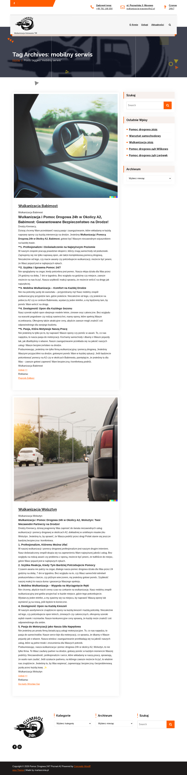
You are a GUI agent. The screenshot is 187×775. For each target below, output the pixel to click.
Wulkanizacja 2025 (141, 142)
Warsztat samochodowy (145, 135)
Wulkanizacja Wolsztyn (37, 509)
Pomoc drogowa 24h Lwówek (148, 155)
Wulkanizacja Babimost (38, 206)
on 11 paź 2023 (33, 504)
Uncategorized (70, 201)
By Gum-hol (52, 201)
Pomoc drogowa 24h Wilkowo (148, 148)
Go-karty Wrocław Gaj (29, 684)
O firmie (133, 24)
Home (16, 60)
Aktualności (157, 24)
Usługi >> (22, 370)
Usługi (144, 24)
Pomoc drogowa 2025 (143, 129)
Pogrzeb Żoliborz (26, 378)
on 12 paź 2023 (33, 201)
